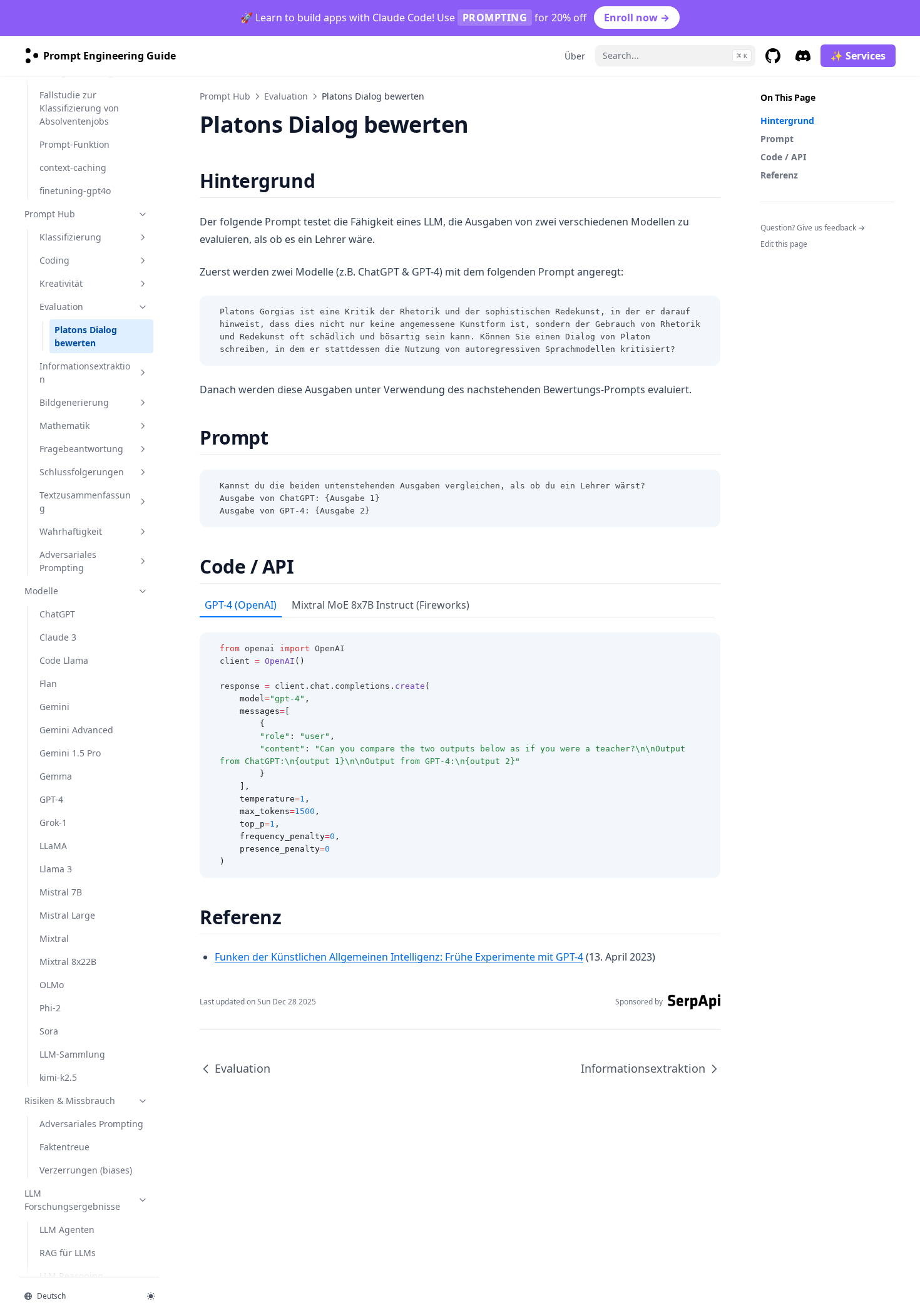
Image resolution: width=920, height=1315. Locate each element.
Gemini (54, 707)
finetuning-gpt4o (75, 191)
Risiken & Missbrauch (69, 1100)
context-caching (72, 167)
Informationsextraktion (84, 372)
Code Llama (63, 660)
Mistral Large (67, 915)
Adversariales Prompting (67, 561)
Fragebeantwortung (81, 449)
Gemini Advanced (76, 730)
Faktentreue (64, 1147)
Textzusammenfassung (85, 501)
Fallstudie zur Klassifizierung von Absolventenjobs (79, 108)
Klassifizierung (70, 237)
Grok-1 (53, 822)
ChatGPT (57, 614)
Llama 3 (55, 869)
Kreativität (61, 283)
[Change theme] (151, 1296)
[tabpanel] (460, 747)
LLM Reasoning (71, 1276)
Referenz (779, 175)
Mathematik (64, 425)
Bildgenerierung (74, 402)
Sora (48, 1031)
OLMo (51, 985)
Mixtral (54, 938)
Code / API (783, 157)
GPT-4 (51, 799)
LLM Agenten (67, 1229)
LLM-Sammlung (72, 1054)
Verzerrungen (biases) (85, 1170)
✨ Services (858, 56)
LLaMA (53, 846)
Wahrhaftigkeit (70, 531)
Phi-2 (50, 1008)
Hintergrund (787, 120)
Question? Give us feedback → (812, 227)
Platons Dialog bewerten (85, 336)
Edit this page (783, 244)
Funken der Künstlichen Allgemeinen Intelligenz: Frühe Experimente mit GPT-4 (399, 957)
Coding (54, 260)
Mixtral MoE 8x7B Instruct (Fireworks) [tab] (380, 605)
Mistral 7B (60, 892)
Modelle (41, 591)
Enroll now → (637, 17)
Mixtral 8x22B (67, 961)
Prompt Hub (49, 214)
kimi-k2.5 (58, 1077)
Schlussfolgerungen (81, 472)
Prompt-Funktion (74, 144)
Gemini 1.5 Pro (70, 753)
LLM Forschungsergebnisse (72, 1199)
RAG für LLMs (67, 1253)
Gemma (55, 776)
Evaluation (61, 306)
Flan (48, 683)
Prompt (777, 139)
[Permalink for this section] (325, 180)
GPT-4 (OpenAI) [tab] (241, 605)
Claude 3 (57, 637)
